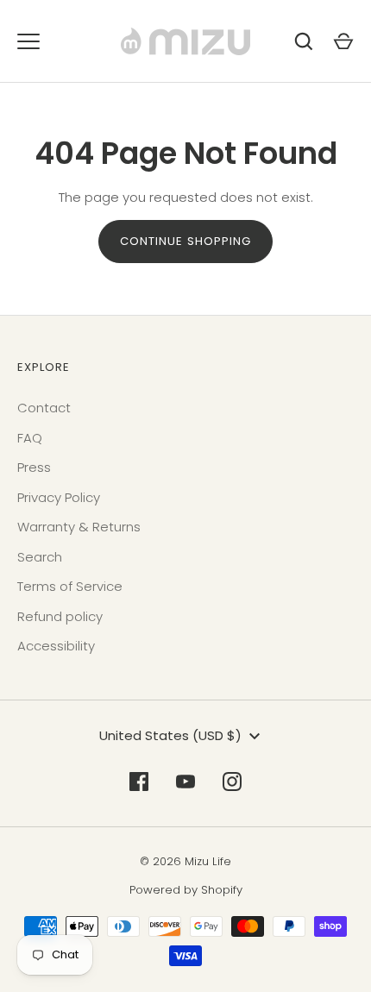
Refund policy (60, 616)
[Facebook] (139, 782)
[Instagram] (232, 782)
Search (39, 557)
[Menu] (28, 41)
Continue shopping (186, 241)
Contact (44, 408)
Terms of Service (70, 586)
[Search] (304, 41)
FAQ (29, 438)
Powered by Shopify (185, 890)
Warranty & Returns (79, 527)
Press (34, 467)
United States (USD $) (170, 735)
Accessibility (56, 646)
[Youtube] (185, 782)
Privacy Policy (58, 497)
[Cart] (343, 41)
